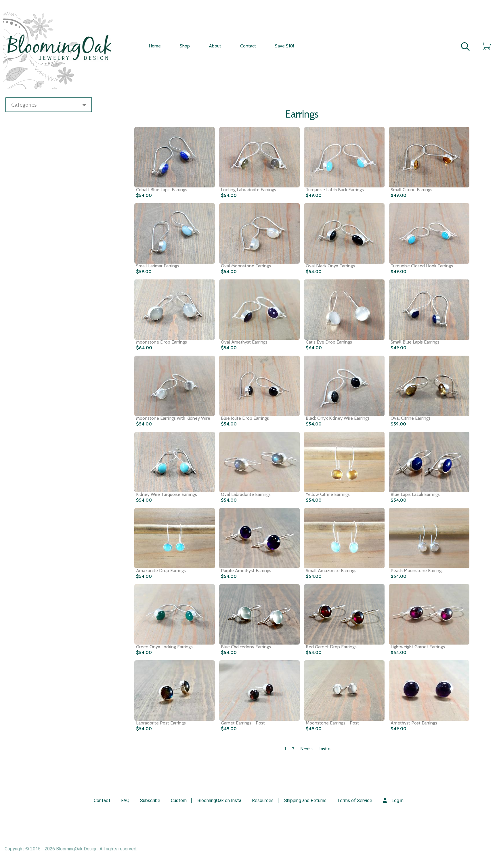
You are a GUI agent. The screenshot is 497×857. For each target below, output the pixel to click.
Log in (397, 800)
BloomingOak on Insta (219, 800)
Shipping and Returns (305, 800)
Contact (248, 46)
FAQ (125, 800)
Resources (263, 800)
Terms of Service (354, 800)
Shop (185, 46)
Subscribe (150, 800)
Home (155, 46)
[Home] (63, 46)
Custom (179, 800)
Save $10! (284, 46)
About (215, 46)
